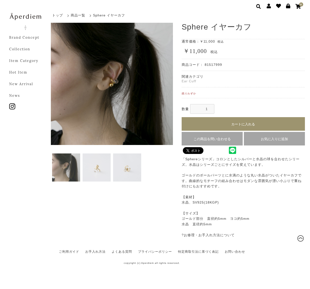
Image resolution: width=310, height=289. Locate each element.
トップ (57, 15)
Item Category (23, 61)
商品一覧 (78, 15)
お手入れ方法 (95, 251)
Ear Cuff (189, 81)
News (14, 96)
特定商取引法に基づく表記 (198, 251)
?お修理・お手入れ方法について (208, 235)
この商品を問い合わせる (212, 139)
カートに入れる (243, 124)
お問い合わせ (235, 251)
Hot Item (18, 73)
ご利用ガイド (69, 251)
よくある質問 (122, 251)
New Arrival (21, 84)
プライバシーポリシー (155, 251)
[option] (112, 84)
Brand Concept (24, 38)
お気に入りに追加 (274, 139)
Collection (19, 49)
